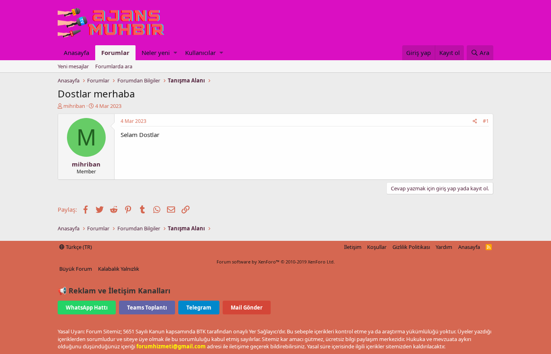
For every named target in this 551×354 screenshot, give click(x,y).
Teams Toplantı (147, 307)
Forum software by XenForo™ (276, 262)
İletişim (352, 247)
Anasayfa (76, 52)
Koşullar (376, 247)
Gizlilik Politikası (411, 247)
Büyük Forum (75, 268)
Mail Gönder (247, 307)
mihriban (74, 106)
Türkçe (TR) (78, 247)
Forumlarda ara (113, 66)
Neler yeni (156, 52)
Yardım (444, 247)
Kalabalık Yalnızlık (118, 268)
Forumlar (115, 52)
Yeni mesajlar (73, 66)
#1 (486, 121)
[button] (175, 52)
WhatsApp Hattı (87, 307)
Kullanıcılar (200, 52)
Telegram (198, 307)
